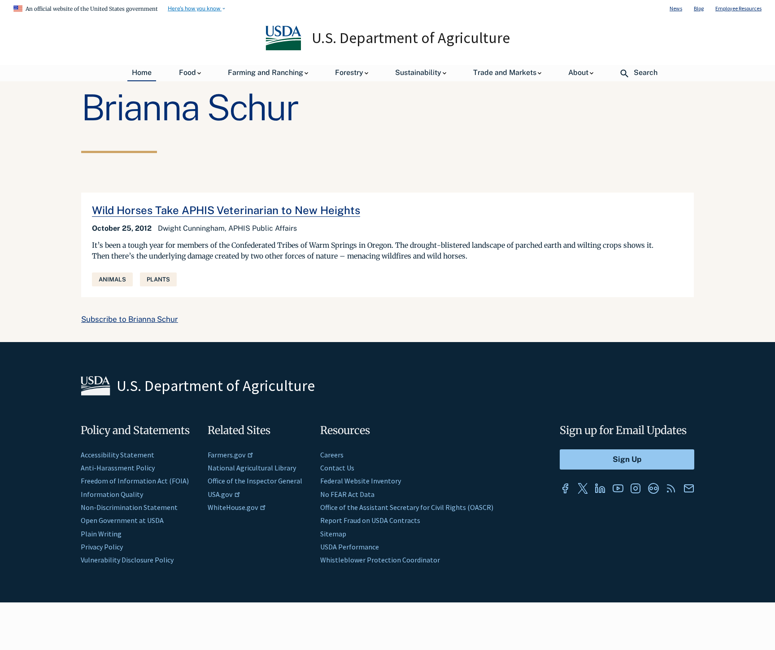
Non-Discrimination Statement (129, 507)
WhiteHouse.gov (233, 507)
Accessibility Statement (117, 454)
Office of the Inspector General (255, 480)
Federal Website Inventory (360, 480)
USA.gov (220, 494)
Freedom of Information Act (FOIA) (135, 480)
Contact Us (337, 467)
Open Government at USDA (122, 520)
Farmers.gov (226, 454)
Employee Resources (738, 8)
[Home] (284, 48)
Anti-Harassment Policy (118, 467)
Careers (332, 454)
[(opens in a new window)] (565, 488)
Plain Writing (101, 533)
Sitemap (333, 533)
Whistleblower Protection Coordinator (380, 559)
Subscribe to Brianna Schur (129, 319)
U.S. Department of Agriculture (411, 37)
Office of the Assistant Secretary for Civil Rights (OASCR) (406, 507)
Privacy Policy (102, 546)
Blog (699, 8)
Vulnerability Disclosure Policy (127, 559)
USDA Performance (349, 546)
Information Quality (112, 494)
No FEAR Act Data (347, 494)
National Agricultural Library (252, 467)
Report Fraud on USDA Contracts (370, 520)
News (676, 8)
